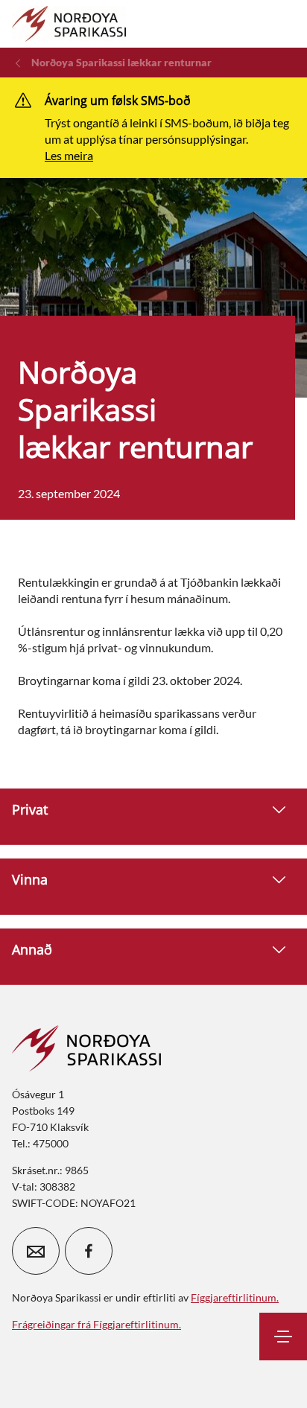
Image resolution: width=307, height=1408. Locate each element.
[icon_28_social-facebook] (89, 1251)
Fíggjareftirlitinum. (235, 1297)
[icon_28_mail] (36, 1251)
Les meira (69, 155)
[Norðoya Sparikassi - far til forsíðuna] (69, 24)
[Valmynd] (283, 1336)
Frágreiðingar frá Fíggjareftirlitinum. (96, 1324)
